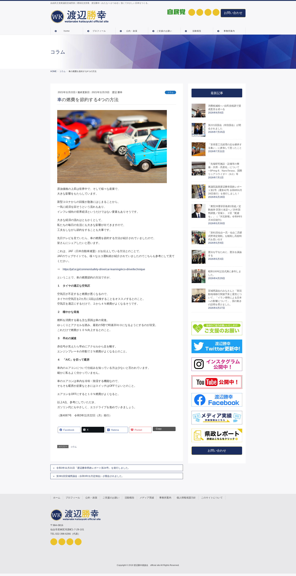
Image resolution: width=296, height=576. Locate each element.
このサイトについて (212, 497)
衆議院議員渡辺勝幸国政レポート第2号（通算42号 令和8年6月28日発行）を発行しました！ (225, 190)
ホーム (56, 497)
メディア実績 (147, 497)
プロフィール (73, 497)
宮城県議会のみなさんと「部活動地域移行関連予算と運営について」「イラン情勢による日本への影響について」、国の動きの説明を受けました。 (225, 297)
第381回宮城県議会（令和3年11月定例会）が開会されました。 (90, 476)
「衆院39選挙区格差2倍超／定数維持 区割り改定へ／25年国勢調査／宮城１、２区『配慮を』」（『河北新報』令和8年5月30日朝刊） (225, 213)
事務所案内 (165, 497)
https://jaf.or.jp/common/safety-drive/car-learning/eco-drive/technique (104, 269)
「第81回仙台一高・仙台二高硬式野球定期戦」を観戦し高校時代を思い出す (225, 236)
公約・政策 (91, 497)
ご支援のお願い (111, 497)
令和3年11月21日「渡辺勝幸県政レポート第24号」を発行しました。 (93, 467)
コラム (170, 92)
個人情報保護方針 (186, 497)
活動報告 (129, 497)
